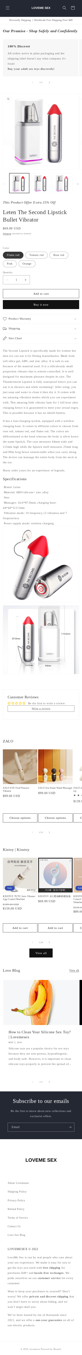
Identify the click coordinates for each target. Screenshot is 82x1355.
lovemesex (35, 1349)
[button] (7, 8)
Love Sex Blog (16, 1235)
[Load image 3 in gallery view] (62, 183)
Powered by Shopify (51, 1349)
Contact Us (14, 1226)
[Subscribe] (70, 1127)
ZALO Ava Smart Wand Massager (55, 788)
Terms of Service (18, 1217)
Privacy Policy (16, 1200)
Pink (10, 263)
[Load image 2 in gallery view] (41, 183)
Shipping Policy (17, 1191)
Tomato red (36, 255)
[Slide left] (32, 82)
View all (41, 953)
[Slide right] (49, 82)
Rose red (58, 255)
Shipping (7, 234)
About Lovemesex (18, 1183)
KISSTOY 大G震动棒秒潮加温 (54, 896)
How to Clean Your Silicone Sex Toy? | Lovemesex (40, 1034)
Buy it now (41, 304)
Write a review (41, 708)
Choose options (20, 817)
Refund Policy (16, 1209)
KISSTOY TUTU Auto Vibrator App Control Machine (19, 898)
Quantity (8, 272)
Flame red (13, 255)
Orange (27, 263)
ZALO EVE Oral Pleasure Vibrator (16, 789)
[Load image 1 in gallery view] (19, 183)
